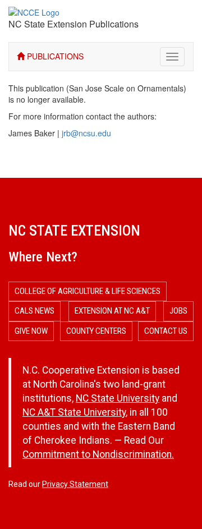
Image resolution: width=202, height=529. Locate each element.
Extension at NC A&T (112, 311)
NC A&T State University (74, 412)
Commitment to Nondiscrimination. (98, 454)
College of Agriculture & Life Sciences (87, 291)
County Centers (96, 331)
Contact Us (165, 331)
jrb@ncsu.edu (86, 133)
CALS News (34, 311)
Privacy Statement (75, 484)
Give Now (31, 331)
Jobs (178, 311)
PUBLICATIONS (54, 56)
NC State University (117, 398)
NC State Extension (74, 230)
